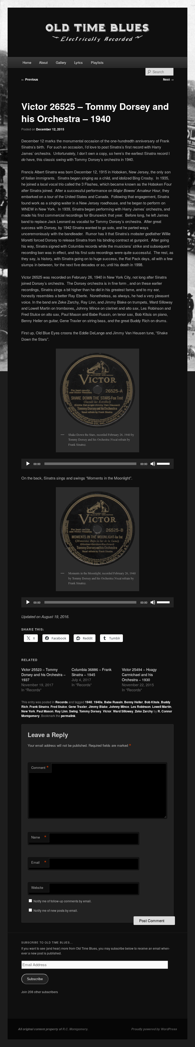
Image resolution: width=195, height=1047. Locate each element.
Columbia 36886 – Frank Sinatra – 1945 (91, 672)
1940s (98, 702)
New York (28, 711)
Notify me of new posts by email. (56, 910)
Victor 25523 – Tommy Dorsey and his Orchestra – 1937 (43, 674)
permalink (68, 715)
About (43, 62)
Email (38, 862)
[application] (97, 464)
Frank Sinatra (39, 706)
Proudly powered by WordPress (154, 1029)
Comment (40, 768)
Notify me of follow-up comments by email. (62, 901)
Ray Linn (61, 711)
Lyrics (78, 62)
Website (37, 887)
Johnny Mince (119, 706)
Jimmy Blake (98, 706)
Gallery (61, 62)
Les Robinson (141, 706)
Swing (73, 711)
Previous (29, 79)
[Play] (27, 463)
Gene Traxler (78, 706)
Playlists (97, 62)
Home (27, 62)
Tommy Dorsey (90, 711)
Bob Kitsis (151, 702)
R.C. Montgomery (74, 1029)
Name (38, 837)
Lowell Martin (161, 706)
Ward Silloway (123, 711)
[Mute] (152, 463)
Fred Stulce (59, 706)
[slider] (164, 463)
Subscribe (35, 979)
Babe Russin (113, 702)
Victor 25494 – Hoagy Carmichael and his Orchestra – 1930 (139, 674)
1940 (88, 702)
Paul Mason (45, 711)
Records (61, 702)
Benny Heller (133, 702)
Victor (107, 711)
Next (168, 79)
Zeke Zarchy (144, 711)
